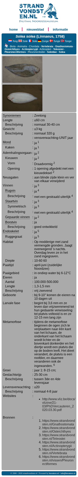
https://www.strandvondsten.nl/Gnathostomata (58, 422)
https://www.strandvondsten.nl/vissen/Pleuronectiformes (58, 460)
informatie (60, 29)
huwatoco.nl (54, 473)
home (13, 29)
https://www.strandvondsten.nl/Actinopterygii (58, 444)
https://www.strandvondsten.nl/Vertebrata (58, 451)
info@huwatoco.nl (68, 473)
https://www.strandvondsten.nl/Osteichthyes (58, 429)
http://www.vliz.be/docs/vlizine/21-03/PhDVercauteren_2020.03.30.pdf (58, 404)
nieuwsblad (35, 29)
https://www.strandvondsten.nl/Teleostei (58, 436)
